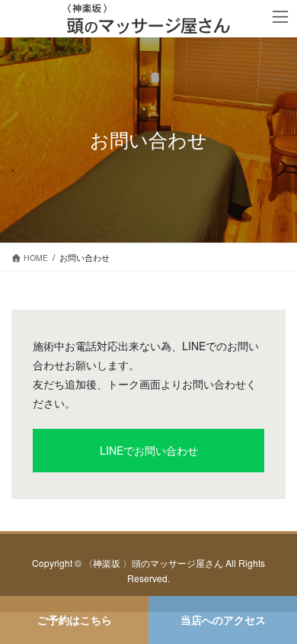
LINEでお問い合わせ (149, 450)
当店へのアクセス (223, 619)
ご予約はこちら (74, 619)
